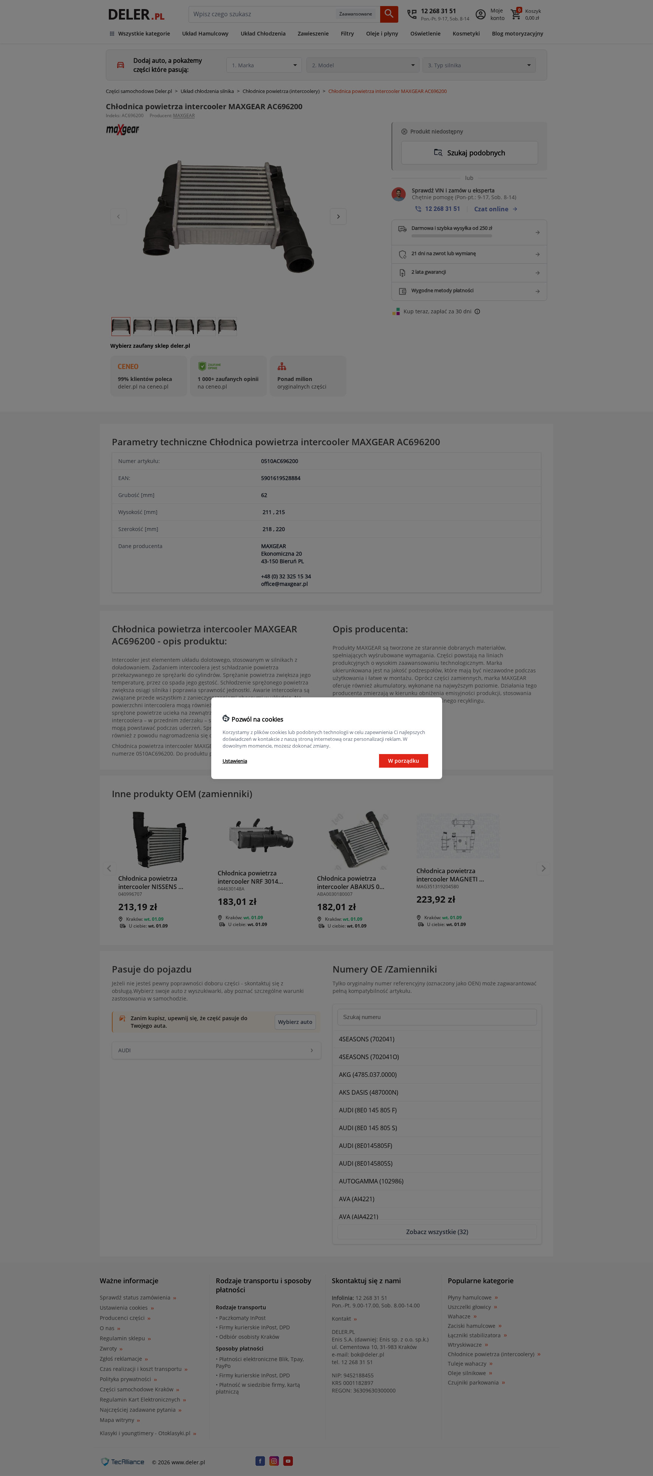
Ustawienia (235, 760)
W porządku (403, 760)
